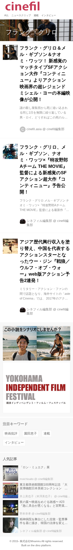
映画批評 (11, 433)
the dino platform (41, 545)
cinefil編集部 (55, 129)
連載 (47, 433)
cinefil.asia (34, 129)
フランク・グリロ (32, 32)
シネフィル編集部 (39, 221)
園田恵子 (30, 433)
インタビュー (14, 442)
